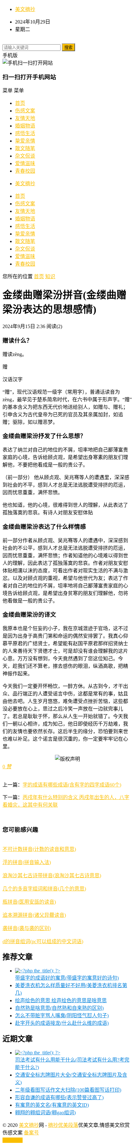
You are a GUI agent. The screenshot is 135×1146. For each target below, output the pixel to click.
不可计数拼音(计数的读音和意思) (39, 849)
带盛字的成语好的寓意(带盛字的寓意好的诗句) (67, 978)
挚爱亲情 (25, 140)
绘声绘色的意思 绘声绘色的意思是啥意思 (61, 1000)
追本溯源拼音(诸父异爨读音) (34, 915)
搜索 (68, 47)
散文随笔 (25, 148)
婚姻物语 (25, 125)
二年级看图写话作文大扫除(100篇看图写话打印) (68, 1090)
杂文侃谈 (25, 156)
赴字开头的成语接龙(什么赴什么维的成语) (62, 1023)
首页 (20, 103)
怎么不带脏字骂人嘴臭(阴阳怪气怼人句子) (62, 1015)
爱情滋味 (25, 163)
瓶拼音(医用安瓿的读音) (29, 902)
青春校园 (25, 171)
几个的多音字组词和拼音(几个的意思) (44, 888)
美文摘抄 (25, 9)
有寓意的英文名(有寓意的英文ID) (52, 1105)
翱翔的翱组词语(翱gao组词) (45, 1112)
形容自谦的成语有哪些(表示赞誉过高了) (59, 1097)
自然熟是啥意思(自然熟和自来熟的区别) (59, 1008)
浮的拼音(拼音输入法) (27, 862)
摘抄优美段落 (63, 1125)
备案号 (31, 1132)
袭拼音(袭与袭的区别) (27, 928)
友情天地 (25, 118)
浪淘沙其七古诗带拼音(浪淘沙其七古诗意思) (52, 875)
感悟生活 (25, 133)
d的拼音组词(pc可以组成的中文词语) (43, 941)
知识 (50, 276)
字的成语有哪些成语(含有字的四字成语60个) (72, 784)
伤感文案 (25, 110)
